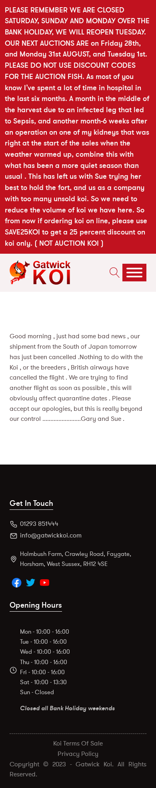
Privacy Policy (78, 754)
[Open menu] (134, 272)
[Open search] (112, 272)
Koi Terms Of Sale (78, 743)
